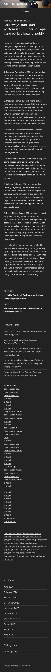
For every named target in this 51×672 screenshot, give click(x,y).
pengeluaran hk (11, 427)
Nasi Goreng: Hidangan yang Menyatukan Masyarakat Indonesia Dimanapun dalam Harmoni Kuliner (23, 351)
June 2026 (9, 587)
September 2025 (12, 619)
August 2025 (10, 624)
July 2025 (8, 629)
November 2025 (11, 608)
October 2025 (10, 613)
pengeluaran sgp (11, 392)
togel (6, 437)
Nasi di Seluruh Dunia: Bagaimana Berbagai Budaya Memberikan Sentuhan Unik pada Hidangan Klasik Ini (23, 363)
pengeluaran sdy (11, 388)
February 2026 (11, 592)
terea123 (25, 21)
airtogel (7, 398)
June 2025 (9, 635)
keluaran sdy (9, 518)
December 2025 (11, 603)
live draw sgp (10, 466)
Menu (26, 11)
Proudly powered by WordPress (17, 666)
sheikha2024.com (20, 4)
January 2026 (10, 597)
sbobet (10, 559)
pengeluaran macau (13, 411)
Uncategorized (11, 652)
